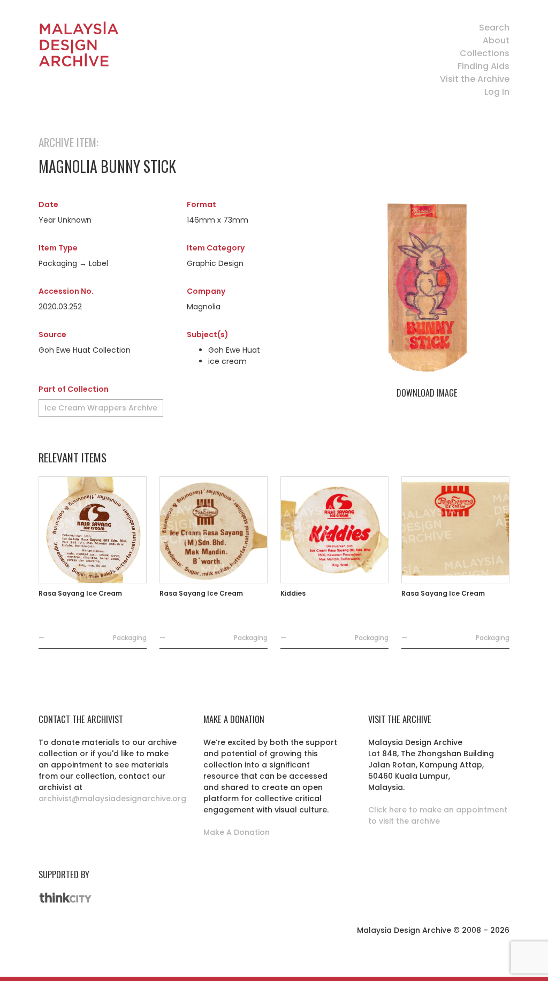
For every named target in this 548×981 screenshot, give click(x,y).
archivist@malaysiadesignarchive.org (112, 798)
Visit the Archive (474, 79)
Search (494, 27)
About (496, 40)
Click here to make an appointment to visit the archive (437, 815)
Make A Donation (236, 832)
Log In (496, 92)
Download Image (427, 392)
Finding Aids (483, 66)
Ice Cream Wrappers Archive (100, 407)
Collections (484, 53)
